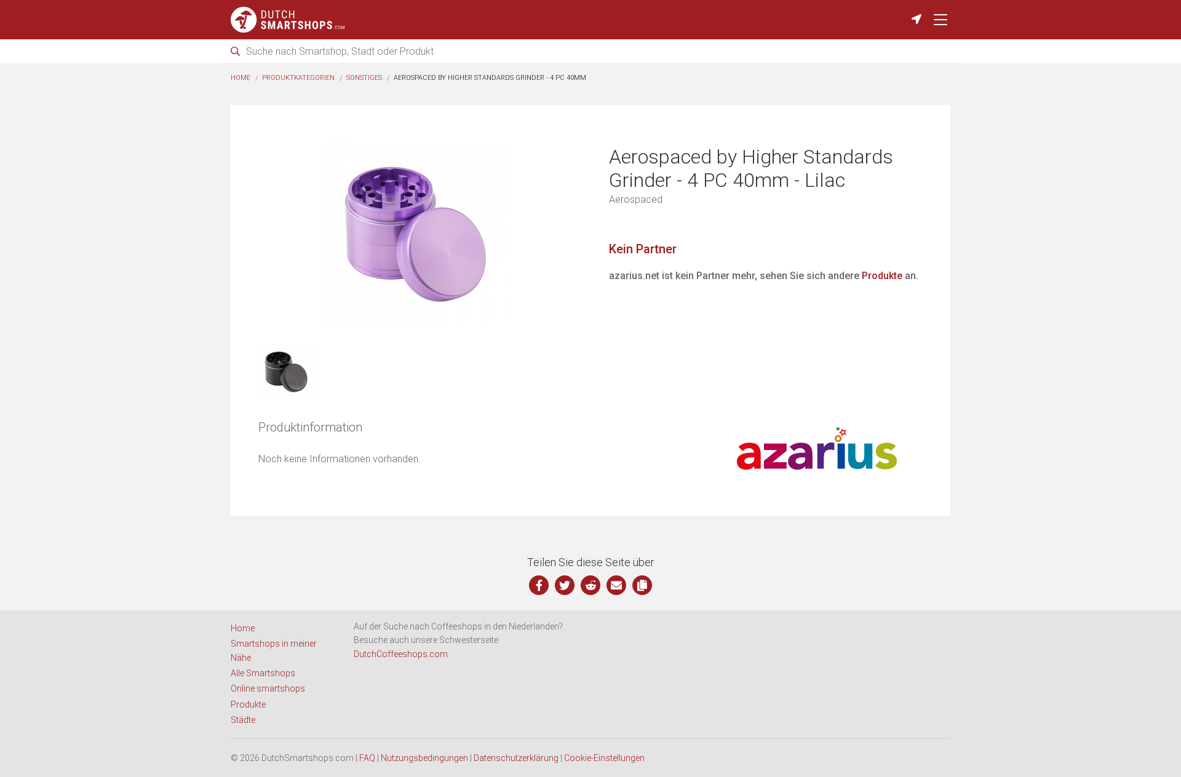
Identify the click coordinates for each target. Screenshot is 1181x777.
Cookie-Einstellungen (604, 758)
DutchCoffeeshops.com (401, 654)
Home (240, 78)
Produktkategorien (298, 78)
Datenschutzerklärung (516, 758)
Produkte (882, 276)
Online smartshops (268, 688)
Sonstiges (364, 78)
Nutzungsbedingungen (424, 758)
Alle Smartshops (263, 673)
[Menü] (940, 20)
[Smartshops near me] (916, 20)
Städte (243, 720)
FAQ (367, 758)
